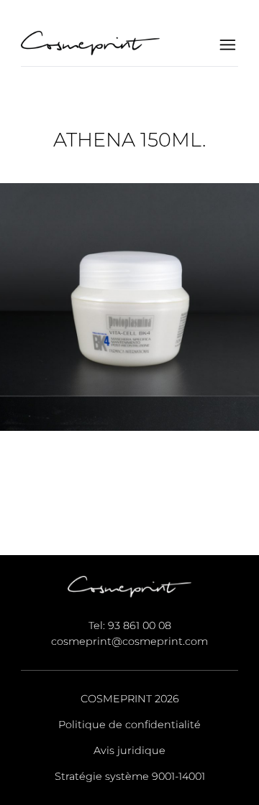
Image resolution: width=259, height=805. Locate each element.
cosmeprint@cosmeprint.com (129, 641)
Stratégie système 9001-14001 (130, 776)
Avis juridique (129, 750)
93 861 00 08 (139, 625)
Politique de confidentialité (129, 724)
